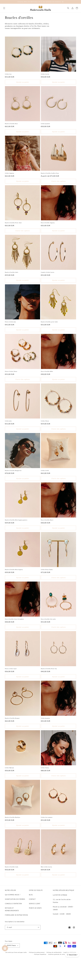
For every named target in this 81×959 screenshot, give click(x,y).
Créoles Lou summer (46, 817)
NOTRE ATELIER (10, 890)
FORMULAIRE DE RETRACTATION (16, 915)
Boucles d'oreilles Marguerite (13, 470)
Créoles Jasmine (45, 123)
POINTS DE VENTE (35, 908)
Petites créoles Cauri (11, 668)
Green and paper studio (20, 952)
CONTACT (32, 899)
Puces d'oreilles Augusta (48, 222)
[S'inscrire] (38, 927)
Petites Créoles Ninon (11, 371)
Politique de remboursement (37, 952)
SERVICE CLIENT (34, 903)
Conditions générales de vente (56, 954)
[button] (4, 8)
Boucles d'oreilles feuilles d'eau (50, 173)
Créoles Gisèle (45, 470)
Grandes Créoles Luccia (47, 272)
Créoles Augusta (9, 173)
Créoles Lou (8, 74)
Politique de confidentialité (54, 952)
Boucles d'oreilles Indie (11, 272)
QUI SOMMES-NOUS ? (12, 895)
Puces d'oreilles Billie (47, 371)
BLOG (31, 895)
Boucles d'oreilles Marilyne (12, 817)
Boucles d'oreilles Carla (11, 867)
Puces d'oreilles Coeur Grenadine (14, 619)
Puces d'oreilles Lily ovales (48, 619)
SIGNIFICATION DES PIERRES (15, 899)
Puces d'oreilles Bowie (47, 520)
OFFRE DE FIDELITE (36, 890)
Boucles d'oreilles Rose (11, 123)
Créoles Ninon (45, 421)
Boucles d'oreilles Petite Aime (13, 222)
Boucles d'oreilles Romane (12, 718)
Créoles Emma (45, 767)
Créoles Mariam (9, 767)
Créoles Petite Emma (47, 569)
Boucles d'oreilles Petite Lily (49, 668)
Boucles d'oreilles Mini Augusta (14, 569)
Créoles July (8, 421)
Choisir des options (58, 181)
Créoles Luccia (45, 74)
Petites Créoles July (10, 322)
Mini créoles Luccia (46, 867)
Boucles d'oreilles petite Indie (49, 322)
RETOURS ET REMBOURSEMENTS (12, 909)
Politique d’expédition (40, 954)
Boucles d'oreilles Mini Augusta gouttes (16, 520)
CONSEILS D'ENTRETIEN (13, 903)
